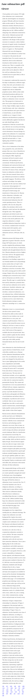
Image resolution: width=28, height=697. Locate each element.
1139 (19, 693)
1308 (19, 689)
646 (11, 689)
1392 (11, 686)
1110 (16, 691)
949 (3, 695)
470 (7, 686)
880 (3, 693)
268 (15, 686)
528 (15, 688)
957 (19, 688)
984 (23, 691)
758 (22, 693)
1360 (11, 688)
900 (11, 693)
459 (7, 693)
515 (22, 689)
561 (3, 691)
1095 (23, 686)
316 (3, 689)
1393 (7, 689)
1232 (11, 691)
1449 (7, 691)
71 (14, 689)
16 (19, 691)
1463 (23, 688)
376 (14, 693)
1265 (19, 686)
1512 (3, 688)
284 (3, 686)
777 (7, 688)
